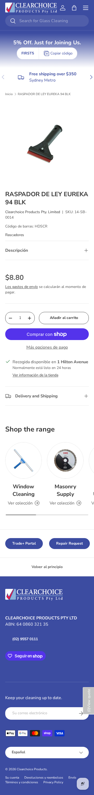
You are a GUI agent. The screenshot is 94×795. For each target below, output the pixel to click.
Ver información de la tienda (35, 375)
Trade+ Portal (24, 543)
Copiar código (61, 53)
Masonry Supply (65, 490)
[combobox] (47, 21)
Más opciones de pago (47, 347)
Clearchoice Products (32, 769)
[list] (47, 143)
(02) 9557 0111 (25, 639)
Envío (72, 777)
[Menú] (85, 8)
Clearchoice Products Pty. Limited (32, 211)
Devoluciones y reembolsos (43, 777)
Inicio (9, 94)
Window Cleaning (24, 490)
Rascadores (14, 234)
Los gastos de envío (21, 286)
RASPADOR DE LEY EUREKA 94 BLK (44, 94)
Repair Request (69, 543)
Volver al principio (47, 566)
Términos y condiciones (21, 782)
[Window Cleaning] (23, 460)
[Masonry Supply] (65, 460)
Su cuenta (12, 777)
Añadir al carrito (64, 317)
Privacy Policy (53, 782)
